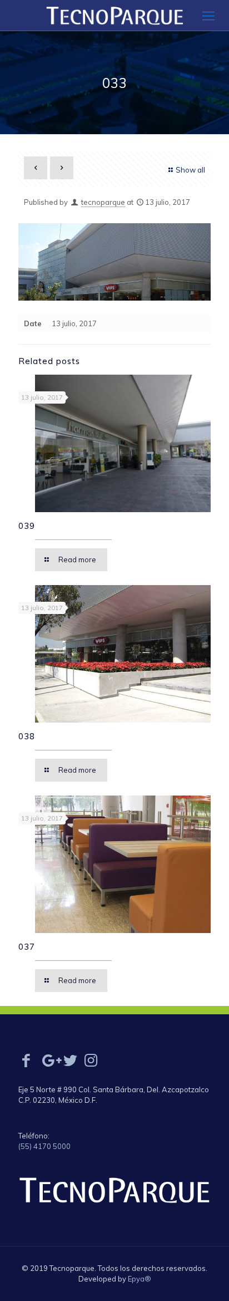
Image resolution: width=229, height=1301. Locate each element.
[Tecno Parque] (114, 15)
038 (26, 736)
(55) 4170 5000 (44, 1146)
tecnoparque (103, 202)
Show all (190, 169)
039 (26, 526)
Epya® (139, 1278)
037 (26, 946)
